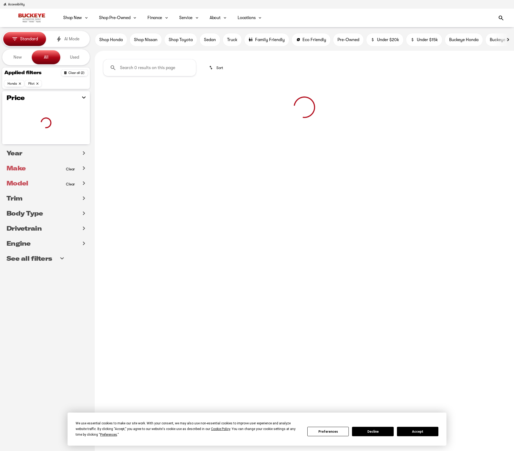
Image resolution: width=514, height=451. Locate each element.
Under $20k (388, 39)
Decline (373, 432)
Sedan (210, 39)
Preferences (328, 432)
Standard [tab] (29, 39)
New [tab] (17, 57)
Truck (232, 39)
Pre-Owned (348, 39)
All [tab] (46, 57)
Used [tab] (74, 57)
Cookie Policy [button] (220, 429)
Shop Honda (111, 39)
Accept (417, 432)
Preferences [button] (108, 434)
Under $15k (427, 39)
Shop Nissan (145, 39)
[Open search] (501, 18)
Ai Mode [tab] (71, 39)
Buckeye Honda (463, 39)
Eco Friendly (314, 39)
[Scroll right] (508, 40)
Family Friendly (270, 39)
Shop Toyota (181, 39)
